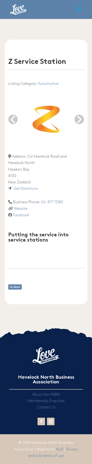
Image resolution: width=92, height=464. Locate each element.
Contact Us (46, 407)
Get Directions (25, 189)
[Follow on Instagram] (50, 421)
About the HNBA (46, 394)
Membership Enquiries (46, 401)
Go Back (15, 287)
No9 (60, 449)
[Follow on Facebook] (41, 421)
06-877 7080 (52, 202)
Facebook (21, 215)
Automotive (48, 84)
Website (21, 209)
